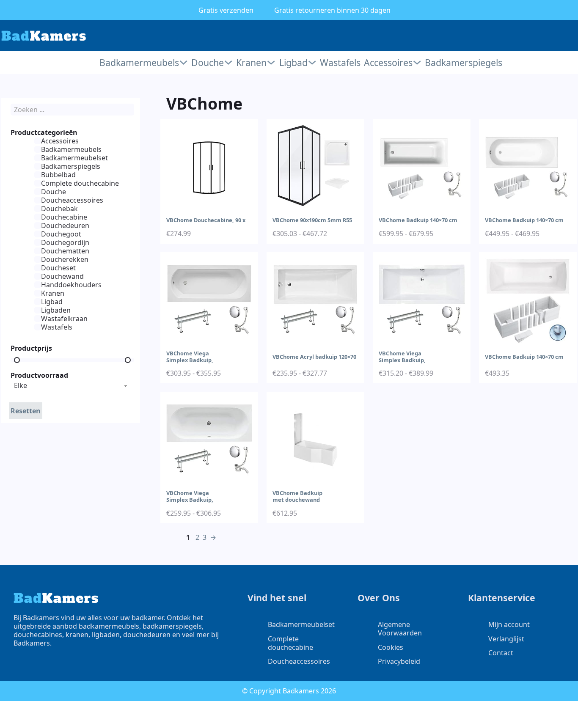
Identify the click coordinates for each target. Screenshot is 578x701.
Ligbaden (56, 310)
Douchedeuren (65, 225)
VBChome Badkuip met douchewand (297, 496)
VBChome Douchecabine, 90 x (205, 220)
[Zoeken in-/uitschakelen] (545, 35)
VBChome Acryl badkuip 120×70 (314, 356)
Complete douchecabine (80, 183)
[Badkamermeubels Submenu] (183, 62)
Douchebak (59, 208)
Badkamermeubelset (74, 158)
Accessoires (388, 62)
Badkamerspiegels (463, 62)
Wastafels (339, 62)
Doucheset (58, 268)
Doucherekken (64, 259)
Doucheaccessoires (72, 200)
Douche (207, 62)
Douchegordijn (65, 242)
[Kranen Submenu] (271, 62)
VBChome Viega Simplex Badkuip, (189, 356)
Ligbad (293, 62)
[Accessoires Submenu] (417, 62)
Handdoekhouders (71, 284)
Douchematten (65, 251)
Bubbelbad (58, 174)
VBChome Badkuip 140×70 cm (418, 220)
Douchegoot (61, 234)
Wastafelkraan (64, 318)
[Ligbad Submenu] (312, 62)
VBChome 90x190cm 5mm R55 (312, 220)
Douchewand (62, 276)
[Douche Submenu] (228, 62)
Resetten (26, 410)
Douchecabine (64, 217)
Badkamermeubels (139, 62)
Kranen (251, 62)
